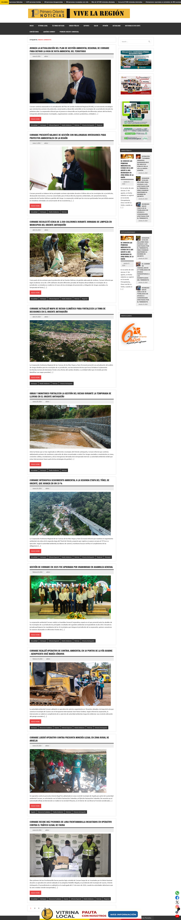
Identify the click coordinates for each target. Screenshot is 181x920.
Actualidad (116, 26)
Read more (35, 119)
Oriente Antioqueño (88, 125)
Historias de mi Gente (132, 26)
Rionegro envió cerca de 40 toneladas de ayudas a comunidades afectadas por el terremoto (143, 211)
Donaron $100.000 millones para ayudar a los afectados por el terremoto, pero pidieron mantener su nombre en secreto (143, 187)
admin (46, 56)
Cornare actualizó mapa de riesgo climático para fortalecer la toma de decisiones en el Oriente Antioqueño (67, 310)
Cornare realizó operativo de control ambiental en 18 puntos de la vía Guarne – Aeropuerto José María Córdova (71, 652)
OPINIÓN (105, 26)
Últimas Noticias (58, 26)
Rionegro (108, 557)
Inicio (32, 26)
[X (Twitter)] (177, 902)
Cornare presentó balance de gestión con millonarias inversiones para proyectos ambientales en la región (68, 136)
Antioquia (43, 125)
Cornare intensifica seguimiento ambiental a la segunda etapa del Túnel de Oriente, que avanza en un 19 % (69, 482)
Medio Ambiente (67, 125)
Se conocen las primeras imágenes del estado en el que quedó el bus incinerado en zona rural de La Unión (127, 169)
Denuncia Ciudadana (46, 727)
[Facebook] (177, 898)
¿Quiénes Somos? (49, 32)
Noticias (76, 125)
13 (45, 908)
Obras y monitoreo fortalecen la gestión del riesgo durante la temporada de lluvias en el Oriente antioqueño (70, 395)
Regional (99, 125)
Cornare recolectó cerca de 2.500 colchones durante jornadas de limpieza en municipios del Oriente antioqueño (71, 223)
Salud (96, 26)
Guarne (57, 727)
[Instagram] (177, 907)
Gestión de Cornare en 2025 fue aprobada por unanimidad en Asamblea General (71, 567)
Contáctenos (34, 32)
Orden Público (74, 26)
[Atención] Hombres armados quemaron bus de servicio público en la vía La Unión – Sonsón (143, 163)
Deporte (86, 26)
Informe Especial (54, 125)
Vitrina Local (43, 26)
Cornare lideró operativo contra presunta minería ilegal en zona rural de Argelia (69, 739)
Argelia (33, 812)
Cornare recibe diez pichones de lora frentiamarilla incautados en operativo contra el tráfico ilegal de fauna (71, 823)
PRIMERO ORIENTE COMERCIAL (69, 32)
